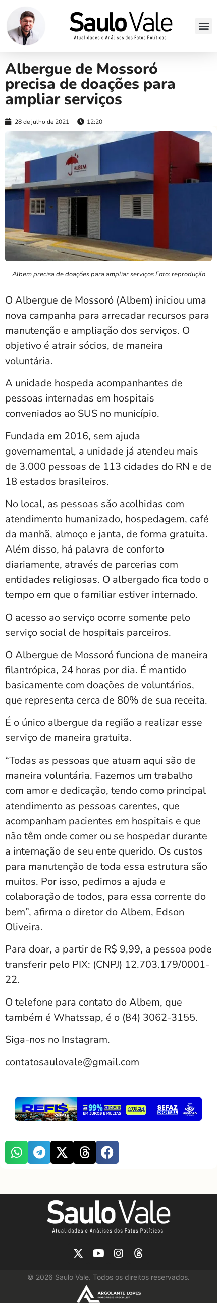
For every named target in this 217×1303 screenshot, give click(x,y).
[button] (203, 26)
